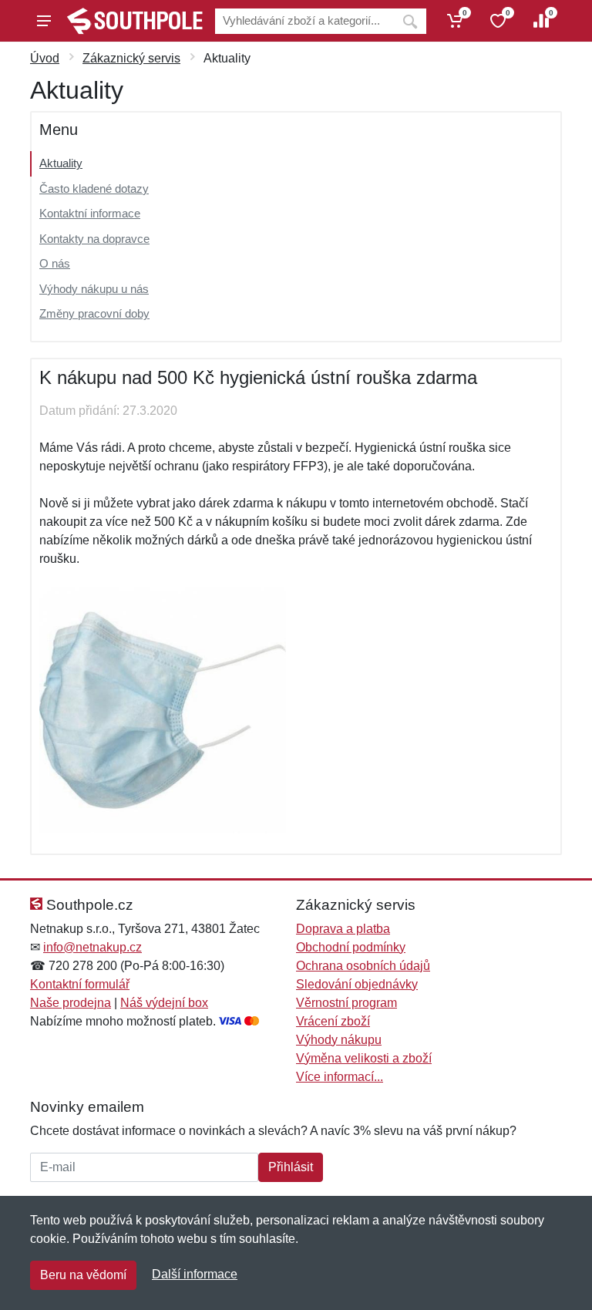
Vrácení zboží (333, 1021)
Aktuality (60, 163)
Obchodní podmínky (350, 947)
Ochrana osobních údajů (363, 965)
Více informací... (339, 1076)
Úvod (44, 58)
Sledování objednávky (357, 984)
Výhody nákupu (339, 1039)
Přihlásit (290, 1167)
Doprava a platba (343, 928)
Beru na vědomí (83, 1274)
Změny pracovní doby (94, 313)
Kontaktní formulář (80, 984)
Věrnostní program (346, 1002)
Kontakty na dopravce (94, 238)
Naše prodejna (70, 1002)
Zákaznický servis (131, 58)
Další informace (194, 1274)
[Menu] (44, 21)
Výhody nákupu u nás (94, 288)
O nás (54, 263)
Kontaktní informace (89, 213)
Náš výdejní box (164, 1002)
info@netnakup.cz (92, 947)
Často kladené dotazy (94, 188)
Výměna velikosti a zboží (364, 1058)
